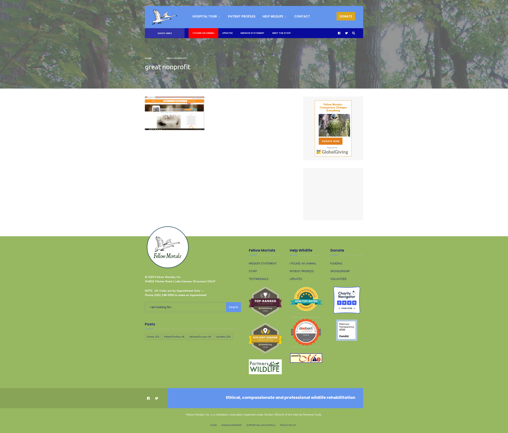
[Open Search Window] (353, 33)
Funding (336, 263)
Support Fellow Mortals (260, 425)
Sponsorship (340, 271)
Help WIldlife (273, 16)
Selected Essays (200, 336)
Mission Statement (252, 33)
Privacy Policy (288, 425)
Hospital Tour (204, 16)
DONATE (346, 16)
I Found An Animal (203, 33)
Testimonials (258, 279)
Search (233, 307)
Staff (253, 271)
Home (148, 58)
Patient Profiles (241, 16)
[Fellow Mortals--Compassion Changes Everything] (333, 125)
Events (153, 336)
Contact (302, 16)
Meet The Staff (281, 33)
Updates (227, 33)
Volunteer (338, 279)
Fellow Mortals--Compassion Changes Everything (333, 107)
